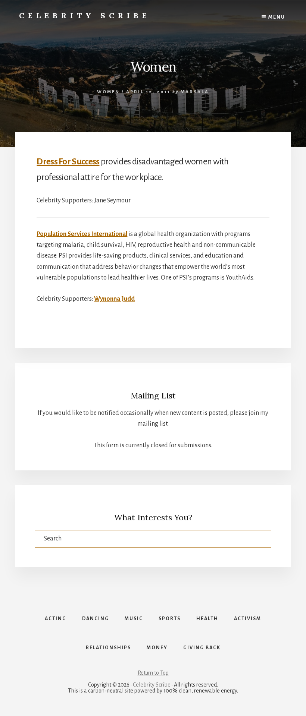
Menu (276, 17)
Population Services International (82, 234)
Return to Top (153, 673)
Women (108, 91)
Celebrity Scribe (84, 15)
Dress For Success (68, 161)
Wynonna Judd (114, 299)
